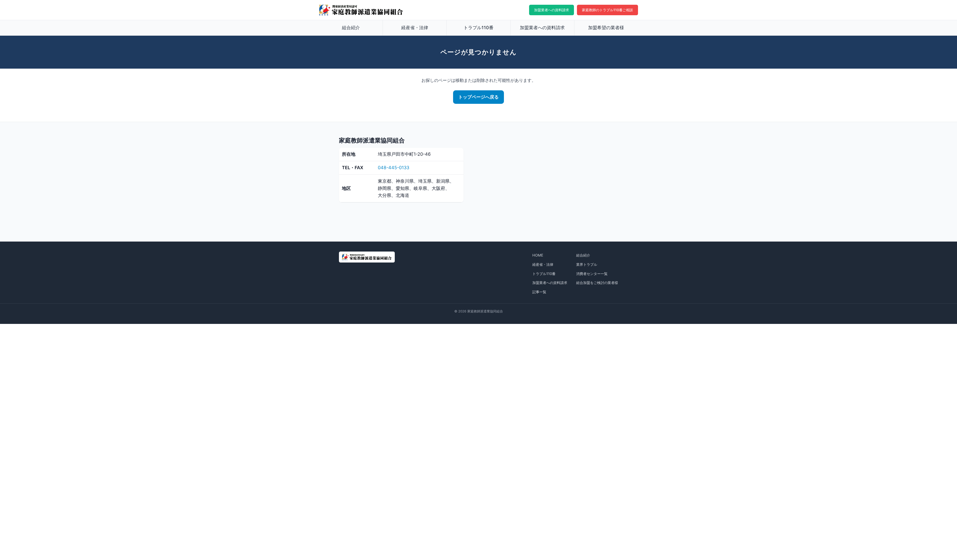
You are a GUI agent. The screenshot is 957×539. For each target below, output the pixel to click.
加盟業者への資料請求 (551, 10)
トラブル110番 (478, 27)
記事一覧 (539, 292)
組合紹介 (351, 27)
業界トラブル (586, 264)
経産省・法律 (414, 27)
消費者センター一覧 (592, 273)
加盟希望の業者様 (606, 27)
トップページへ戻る (478, 97)
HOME (537, 255)
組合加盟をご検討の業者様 (597, 282)
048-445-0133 (393, 167)
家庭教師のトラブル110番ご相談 (607, 10)
